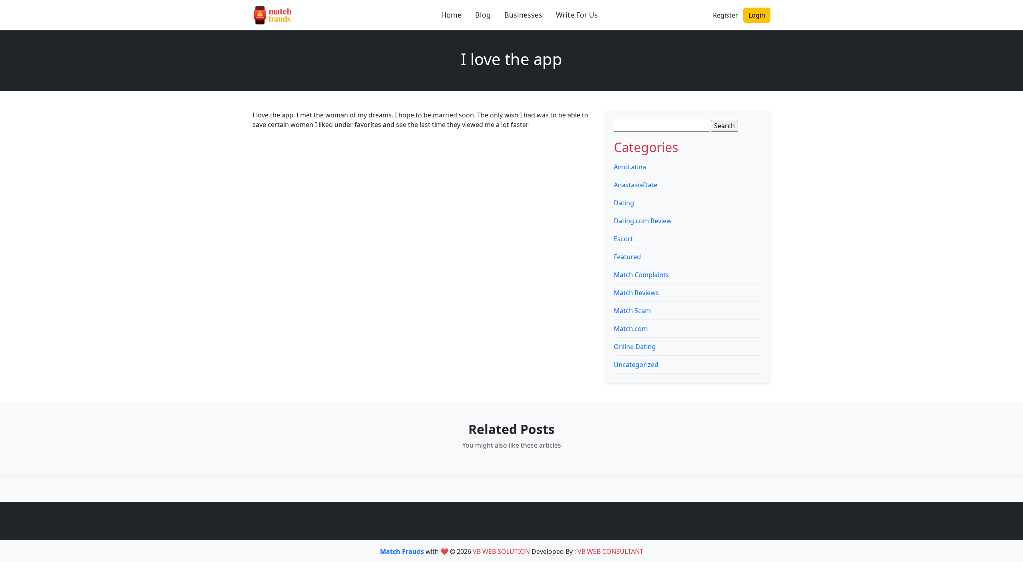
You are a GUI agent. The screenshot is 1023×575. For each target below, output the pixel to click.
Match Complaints (641, 274)
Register (725, 15)
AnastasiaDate (635, 184)
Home (451, 15)
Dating (624, 202)
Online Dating (635, 346)
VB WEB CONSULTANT (610, 551)
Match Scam (632, 310)
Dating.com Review (643, 220)
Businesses (523, 15)
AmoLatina (630, 167)
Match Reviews (636, 292)
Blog (483, 15)
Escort (623, 238)
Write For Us (577, 15)
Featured (627, 256)
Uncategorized (636, 364)
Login (756, 15)
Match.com (631, 328)
